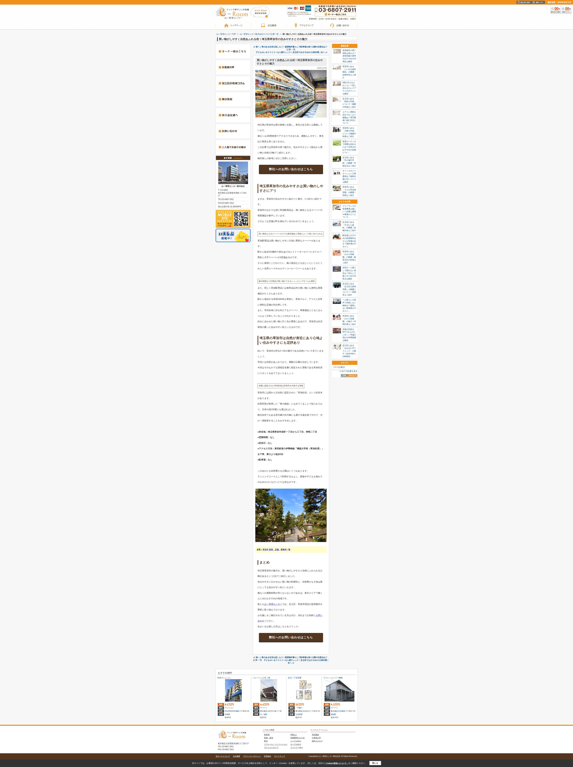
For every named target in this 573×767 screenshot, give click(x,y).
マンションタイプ (271, 747)
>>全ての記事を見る (348, 371)
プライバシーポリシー (252, 756)
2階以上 (293, 735)
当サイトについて (223, 756)
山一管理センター (273, 604)
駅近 (266, 741)
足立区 (268, 711)
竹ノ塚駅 (263, 714)
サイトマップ (279, 756)
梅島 (343, 711)
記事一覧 (290, 49)
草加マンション (224, 678)
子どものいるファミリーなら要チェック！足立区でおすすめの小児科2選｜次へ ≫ (291, 52)
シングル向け (295, 741)
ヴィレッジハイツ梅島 (333, 678)
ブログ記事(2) (339, 367)
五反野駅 (299, 714)
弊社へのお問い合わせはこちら (291, 169)
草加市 (232, 711)
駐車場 (266, 735)
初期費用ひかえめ (297, 738)
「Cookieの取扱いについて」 (336, 763)
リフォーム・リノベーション (275, 744)
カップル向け (295, 744)
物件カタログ (317, 741)
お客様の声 (316, 738)
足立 (308, 711)
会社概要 (236, 756)
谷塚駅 (227, 714)
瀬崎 (237, 711)
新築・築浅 (268, 738)
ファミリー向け (296, 747)
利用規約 (267, 756)
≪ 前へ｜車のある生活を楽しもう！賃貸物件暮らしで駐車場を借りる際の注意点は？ (290, 47)
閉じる (375, 763)
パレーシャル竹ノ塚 (261, 678)
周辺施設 (315, 735)
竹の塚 (273, 711)
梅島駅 (333, 714)
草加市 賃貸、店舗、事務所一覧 (276, 549)
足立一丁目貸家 (295, 678)
